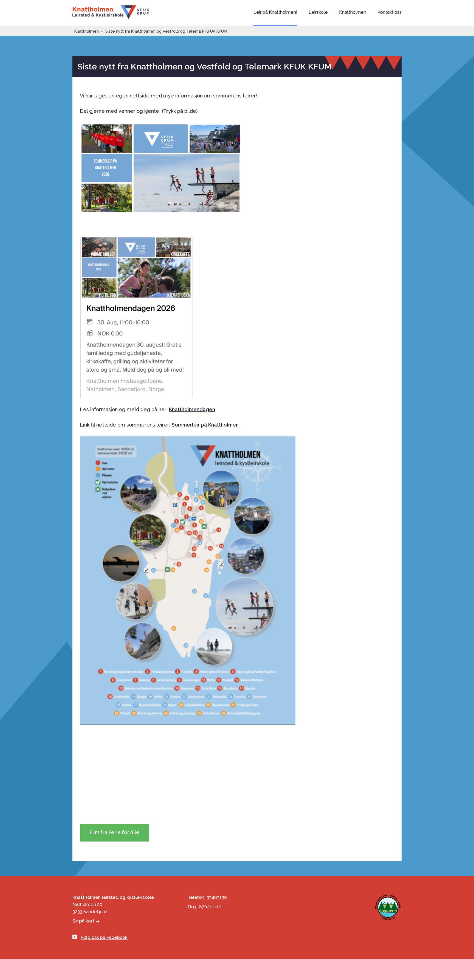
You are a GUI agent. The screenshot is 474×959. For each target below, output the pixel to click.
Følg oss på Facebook (104, 937)
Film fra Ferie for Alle (114, 832)
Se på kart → (86, 921)
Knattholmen (110, 12)
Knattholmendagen (192, 409)
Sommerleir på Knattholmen (206, 425)
